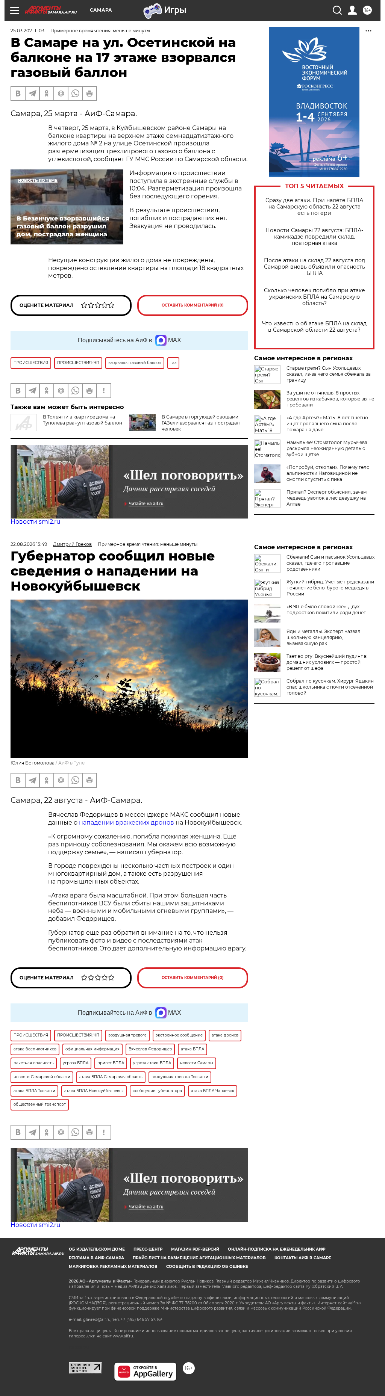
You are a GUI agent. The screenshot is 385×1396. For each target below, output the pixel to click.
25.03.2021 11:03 (27, 30)
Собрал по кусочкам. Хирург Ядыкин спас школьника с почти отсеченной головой (330, 687)
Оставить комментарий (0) (193, 305)
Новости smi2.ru (36, 521)
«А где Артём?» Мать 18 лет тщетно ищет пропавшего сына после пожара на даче (327, 423)
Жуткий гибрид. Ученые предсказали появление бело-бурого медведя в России (330, 588)
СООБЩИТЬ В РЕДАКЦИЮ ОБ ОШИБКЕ (207, 1266)
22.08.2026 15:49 (29, 544)
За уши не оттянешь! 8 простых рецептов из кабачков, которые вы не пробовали (330, 399)
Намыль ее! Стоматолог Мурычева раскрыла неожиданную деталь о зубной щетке (326, 448)
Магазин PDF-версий (195, 1249)
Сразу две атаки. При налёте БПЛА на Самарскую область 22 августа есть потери (314, 206)
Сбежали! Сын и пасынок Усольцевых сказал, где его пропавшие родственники (330, 563)
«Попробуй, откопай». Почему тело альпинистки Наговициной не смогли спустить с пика (328, 473)
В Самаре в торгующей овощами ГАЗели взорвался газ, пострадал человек (201, 423)
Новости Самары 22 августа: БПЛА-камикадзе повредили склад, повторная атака (314, 236)
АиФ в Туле (71, 763)
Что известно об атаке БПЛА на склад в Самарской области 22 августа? (314, 326)
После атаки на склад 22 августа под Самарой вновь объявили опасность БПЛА (314, 266)
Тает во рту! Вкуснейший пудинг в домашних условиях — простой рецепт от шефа (326, 662)
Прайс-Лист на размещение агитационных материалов (199, 1257)
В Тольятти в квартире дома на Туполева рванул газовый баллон (82, 420)
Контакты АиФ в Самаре (302, 1257)
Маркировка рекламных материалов (113, 1266)
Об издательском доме (97, 1249)
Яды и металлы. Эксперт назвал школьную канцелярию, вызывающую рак (323, 637)
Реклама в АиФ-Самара (96, 1257)
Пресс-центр (147, 1249)
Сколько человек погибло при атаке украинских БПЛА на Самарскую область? (314, 297)
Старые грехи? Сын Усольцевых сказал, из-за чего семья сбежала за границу (328, 374)
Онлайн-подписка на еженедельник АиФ (277, 1249)
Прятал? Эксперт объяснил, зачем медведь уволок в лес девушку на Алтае (326, 498)
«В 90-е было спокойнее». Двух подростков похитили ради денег (326, 609)
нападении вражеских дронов (126, 822)
